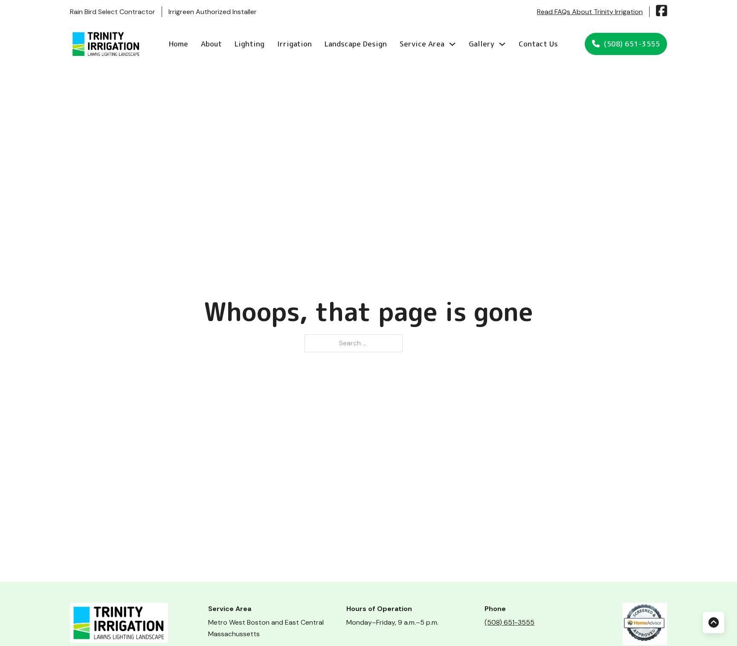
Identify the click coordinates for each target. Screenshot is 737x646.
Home (178, 44)
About (211, 44)
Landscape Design (356, 44)
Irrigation (294, 44)
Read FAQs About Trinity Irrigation (590, 11)
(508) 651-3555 (632, 44)
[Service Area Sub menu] (452, 44)
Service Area (422, 44)
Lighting (249, 44)
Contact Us (538, 44)
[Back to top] (713, 622)
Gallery (481, 44)
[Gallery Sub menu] (502, 44)
